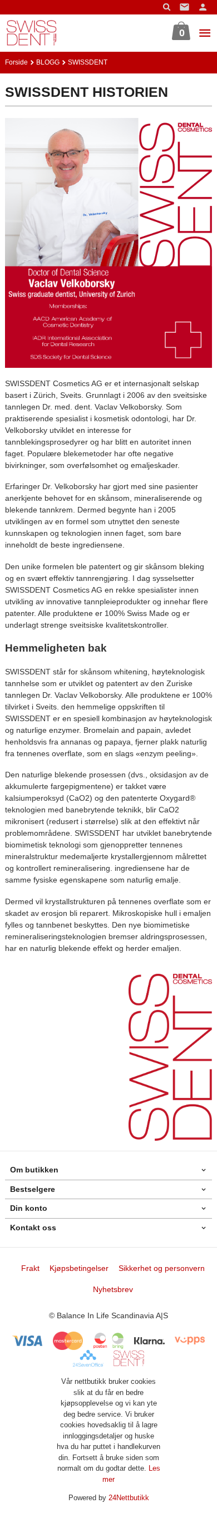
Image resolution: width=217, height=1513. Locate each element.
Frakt (30, 1268)
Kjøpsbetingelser (79, 1268)
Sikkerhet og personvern (162, 1268)
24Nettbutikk (128, 1498)
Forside (16, 62)
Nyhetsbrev (113, 1289)
